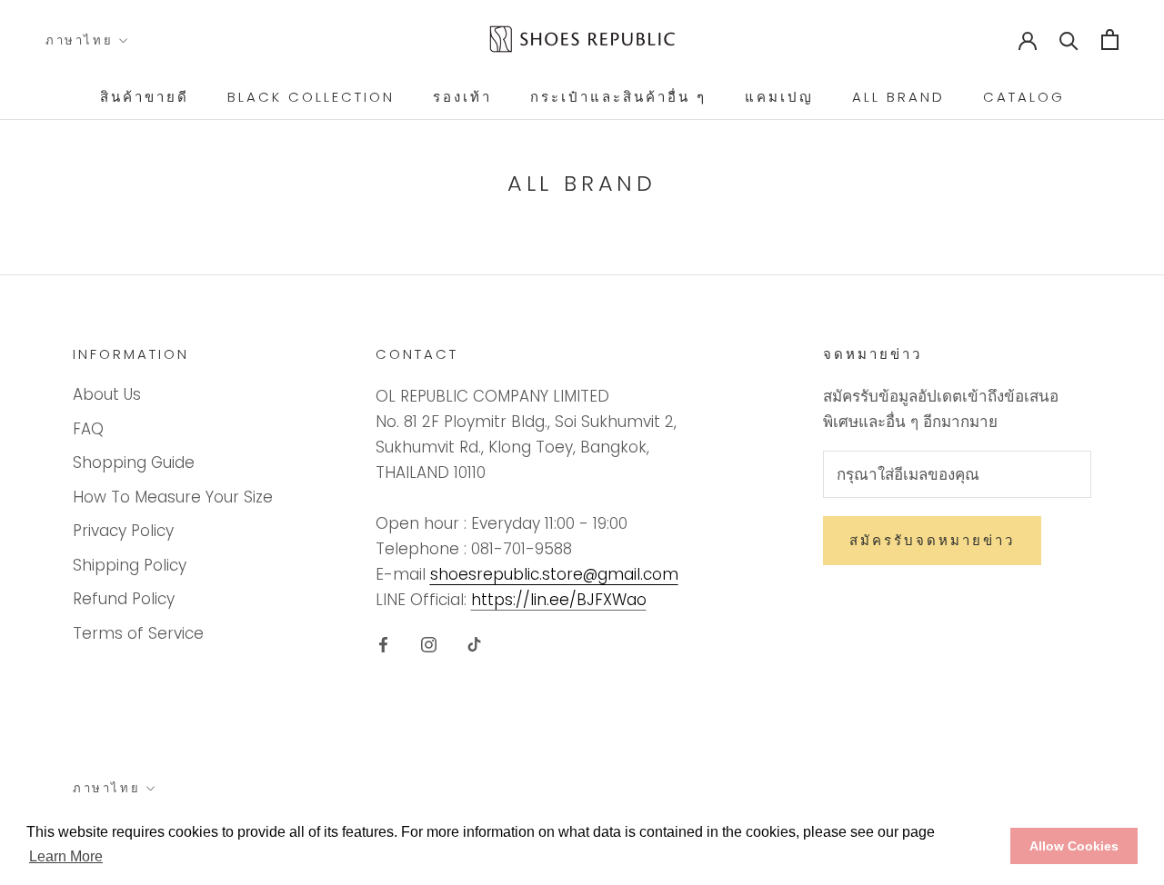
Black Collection (311, 96)
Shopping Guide (134, 462)
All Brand (898, 96)
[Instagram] (428, 643)
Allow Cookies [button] (1074, 846)
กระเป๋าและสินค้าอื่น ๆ (618, 96)
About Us (107, 394)
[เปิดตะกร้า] (1110, 39)
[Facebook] (383, 643)
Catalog (1024, 96)
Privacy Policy (123, 531)
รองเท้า (462, 96)
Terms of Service (138, 633)
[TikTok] (474, 643)
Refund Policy (124, 599)
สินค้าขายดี (144, 96)
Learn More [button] (66, 856)
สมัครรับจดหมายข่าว (932, 540)
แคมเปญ (779, 96)
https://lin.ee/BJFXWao (559, 600)
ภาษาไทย (79, 40)
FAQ (88, 429)
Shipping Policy (129, 565)
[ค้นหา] (1069, 39)
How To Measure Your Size (173, 497)
